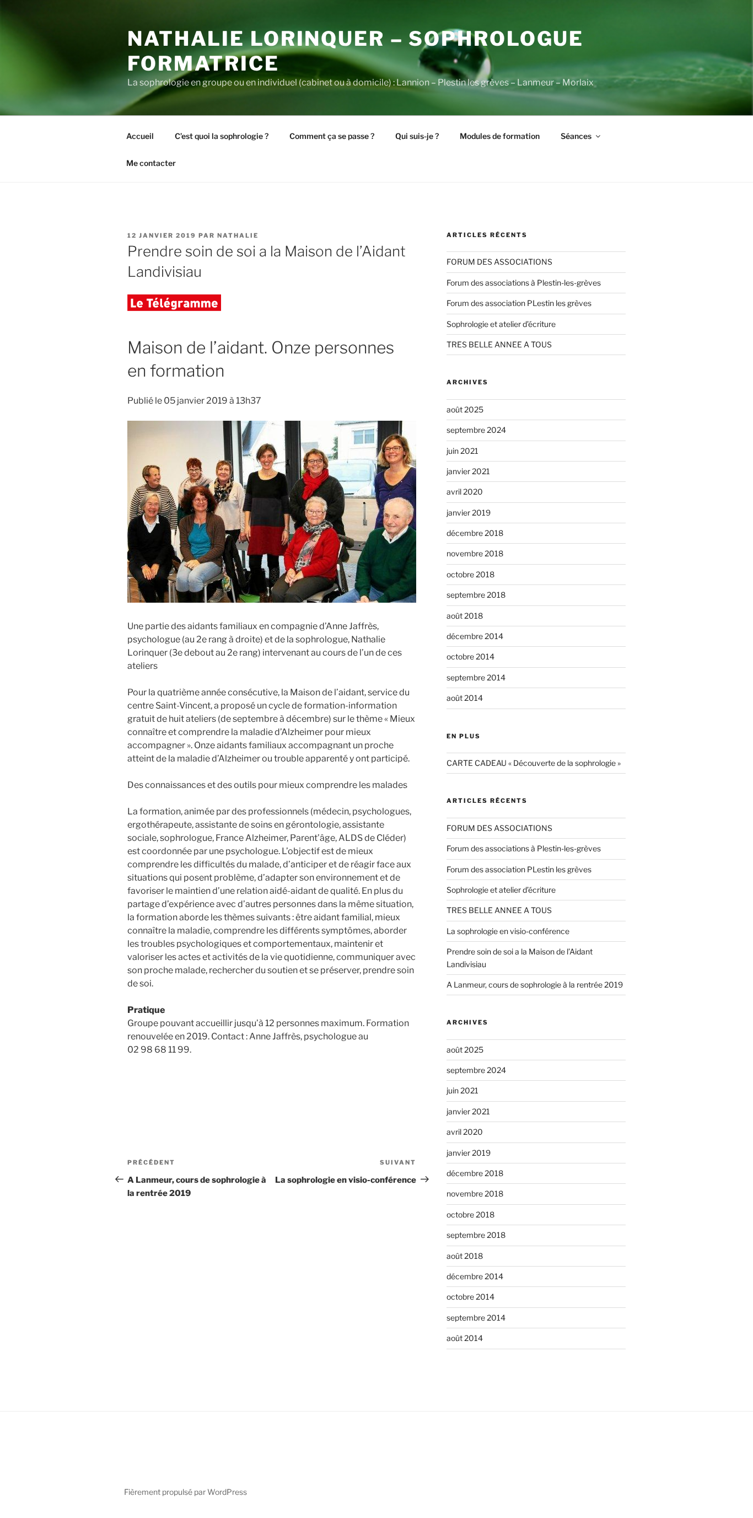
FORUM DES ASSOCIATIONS (499, 261)
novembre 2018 (475, 553)
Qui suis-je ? (417, 136)
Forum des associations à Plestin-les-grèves (524, 282)
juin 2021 (462, 450)
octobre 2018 (470, 574)
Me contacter (151, 163)
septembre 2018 (476, 594)
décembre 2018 (475, 533)
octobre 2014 (470, 656)
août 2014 (465, 697)
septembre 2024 (476, 430)
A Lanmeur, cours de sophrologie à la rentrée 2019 (535, 984)
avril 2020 (465, 491)
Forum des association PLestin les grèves (519, 303)
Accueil (140, 136)
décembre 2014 (475, 636)
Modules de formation (500, 136)
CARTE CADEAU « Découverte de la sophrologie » (534, 763)
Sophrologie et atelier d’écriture (501, 324)
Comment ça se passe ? (331, 136)
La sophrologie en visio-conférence (508, 931)
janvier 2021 (468, 471)
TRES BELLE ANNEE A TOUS (499, 344)
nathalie (238, 235)
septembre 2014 (476, 677)
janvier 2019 (469, 512)
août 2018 (465, 615)
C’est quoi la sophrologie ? (221, 136)
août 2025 (465, 409)
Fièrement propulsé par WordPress (185, 1491)
